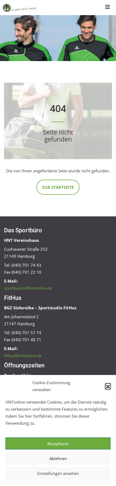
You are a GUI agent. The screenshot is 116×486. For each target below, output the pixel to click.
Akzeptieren (58, 443)
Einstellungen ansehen (58, 473)
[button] (108, 386)
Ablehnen (58, 458)
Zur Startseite (58, 187)
